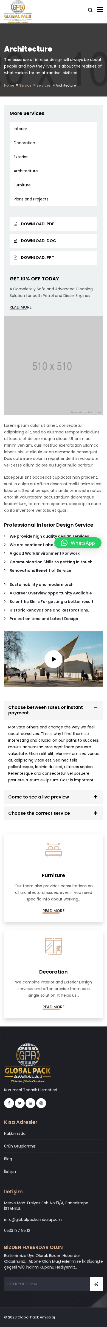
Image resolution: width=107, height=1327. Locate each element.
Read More (21, 307)
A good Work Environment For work (45, 553)
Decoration (24, 143)
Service (25, 85)
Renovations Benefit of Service (40, 570)
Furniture (22, 185)
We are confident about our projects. (47, 545)
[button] (78, 542)
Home (9, 85)
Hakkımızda (15, 1133)
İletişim (11, 1171)
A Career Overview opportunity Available (51, 593)
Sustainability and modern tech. (42, 584)
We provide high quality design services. (50, 536)
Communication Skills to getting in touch (51, 562)
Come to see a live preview (38, 797)
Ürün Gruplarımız (20, 1146)
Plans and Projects (31, 199)
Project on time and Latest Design (44, 618)
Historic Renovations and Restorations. (49, 610)
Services (43, 85)
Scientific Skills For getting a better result (52, 601)
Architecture (26, 171)
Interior (20, 129)
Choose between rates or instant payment (45, 710)
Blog (8, 1159)
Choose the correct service (39, 813)
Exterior (21, 157)
